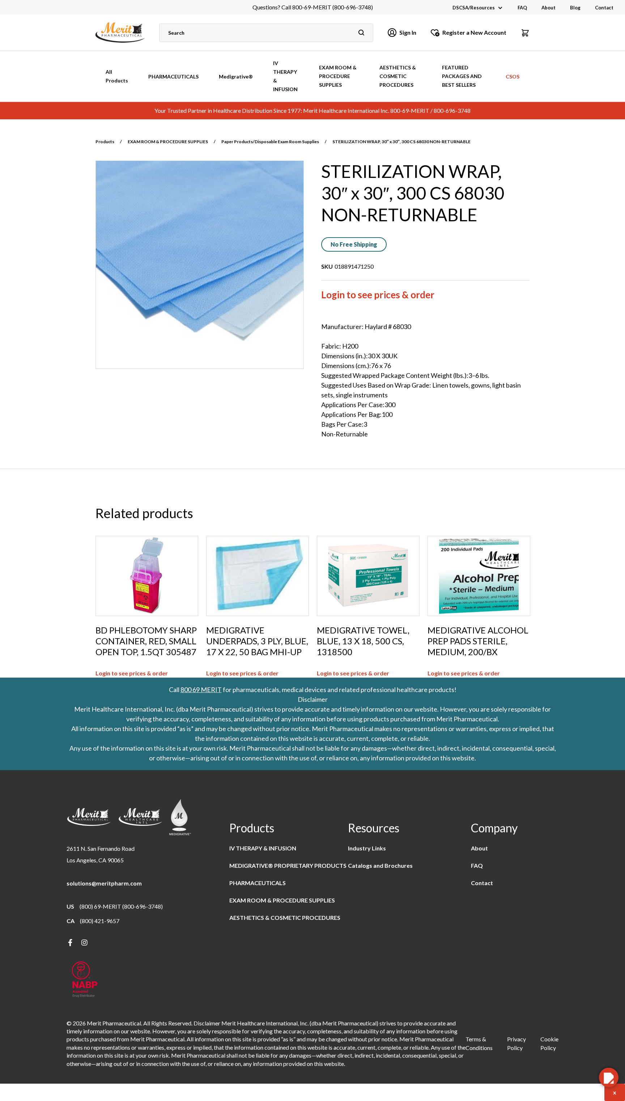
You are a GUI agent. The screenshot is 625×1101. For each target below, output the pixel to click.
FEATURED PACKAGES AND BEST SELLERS (462, 76)
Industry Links (367, 848)
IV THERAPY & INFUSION (285, 76)
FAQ (522, 7)
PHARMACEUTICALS (173, 76)
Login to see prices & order (377, 294)
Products (104, 141)
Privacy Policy (516, 1043)
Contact (604, 7)
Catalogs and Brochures (380, 865)
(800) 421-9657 (99, 920)
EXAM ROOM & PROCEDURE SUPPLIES (338, 76)
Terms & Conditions (479, 1043)
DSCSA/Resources (473, 7)
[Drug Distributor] (85, 980)
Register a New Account (474, 32)
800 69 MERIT (201, 690)
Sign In (407, 32)
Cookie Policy (549, 1043)
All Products (117, 76)
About (548, 7)
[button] (525, 32)
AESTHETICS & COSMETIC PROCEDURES (397, 76)
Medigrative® (236, 76)
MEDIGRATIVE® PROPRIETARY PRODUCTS (287, 865)
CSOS (512, 76)
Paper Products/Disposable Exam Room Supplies (270, 141)
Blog (575, 7)
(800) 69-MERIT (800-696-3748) (121, 906)
